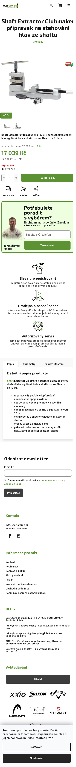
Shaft (10, 380)
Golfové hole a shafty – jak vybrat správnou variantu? (32, 650)
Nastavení (36, 747)
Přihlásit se (13, 493)
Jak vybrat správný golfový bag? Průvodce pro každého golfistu (34, 634)
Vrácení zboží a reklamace (21, 584)
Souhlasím (36, 758)
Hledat (38, 679)
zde (50, 738)
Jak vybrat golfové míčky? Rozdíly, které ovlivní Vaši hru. (38, 626)
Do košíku (49, 177)
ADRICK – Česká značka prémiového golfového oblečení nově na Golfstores (34, 642)
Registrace (12, 566)
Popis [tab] (10, 364)
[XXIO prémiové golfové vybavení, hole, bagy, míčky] (17, 694)
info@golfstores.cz (17, 525)
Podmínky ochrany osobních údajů (26, 593)
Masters (38, 42)
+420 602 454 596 (16, 528)
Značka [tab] (54, 364)
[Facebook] (10, 536)
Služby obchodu (15, 575)
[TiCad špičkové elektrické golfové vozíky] (38, 710)
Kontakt (10, 562)
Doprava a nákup (15, 571)
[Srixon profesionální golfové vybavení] (38, 694)
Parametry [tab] (29, 364)
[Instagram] (18, 536)
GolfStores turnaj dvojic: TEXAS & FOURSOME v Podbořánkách (34, 619)
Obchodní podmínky (17, 588)
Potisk (9, 579)
